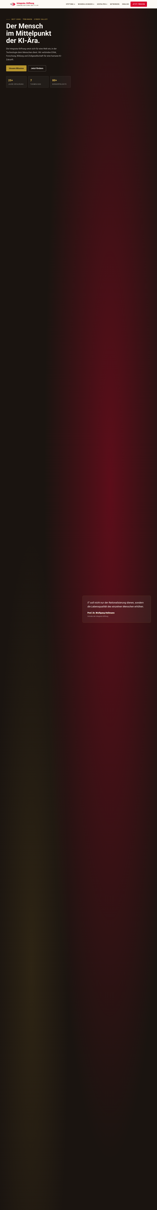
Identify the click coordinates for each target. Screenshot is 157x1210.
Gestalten (102, 4)
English (125, 4)
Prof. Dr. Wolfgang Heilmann (101, 613)
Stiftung (70, 4)
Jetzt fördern (138, 4)
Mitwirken (114, 4)
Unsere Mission (16, 68)
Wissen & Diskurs (86, 4)
